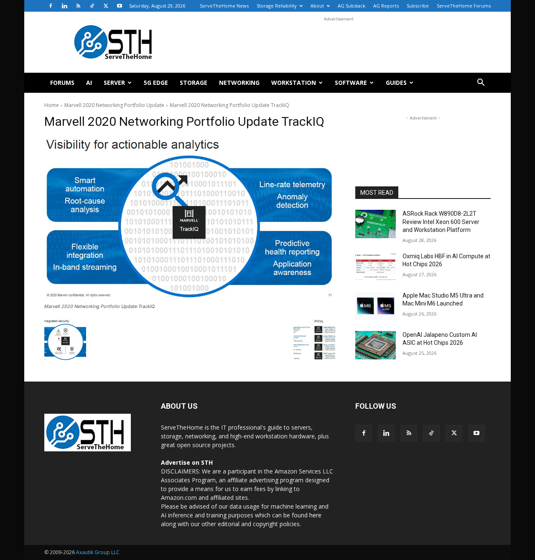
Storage (193, 83)
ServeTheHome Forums (464, 6)
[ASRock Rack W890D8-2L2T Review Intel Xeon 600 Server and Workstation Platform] (375, 224)
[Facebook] (50, 6)
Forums (62, 83)
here (315, 515)
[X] (105, 6)
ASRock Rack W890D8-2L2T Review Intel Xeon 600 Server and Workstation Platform (441, 221)
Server (114, 83)
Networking (239, 83)
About (317, 6)
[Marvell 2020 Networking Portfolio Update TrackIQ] (189, 218)
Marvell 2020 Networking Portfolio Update (114, 105)
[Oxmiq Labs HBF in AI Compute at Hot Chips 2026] (375, 266)
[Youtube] (119, 6)
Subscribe (418, 6)
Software (351, 83)
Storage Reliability (277, 6)
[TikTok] (92, 6)
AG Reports (386, 6)
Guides (396, 83)
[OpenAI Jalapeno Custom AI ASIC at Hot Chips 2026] (375, 345)
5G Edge (156, 83)
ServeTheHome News (224, 6)
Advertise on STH (187, 462)
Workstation (293, 83)
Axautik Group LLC (98, 552)
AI (89, 83)
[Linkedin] (64, 6)
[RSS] (78, 6)
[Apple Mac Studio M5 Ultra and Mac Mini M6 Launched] (375, 306)
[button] (481, 83)
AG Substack (351, 6)
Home (51, 105)
